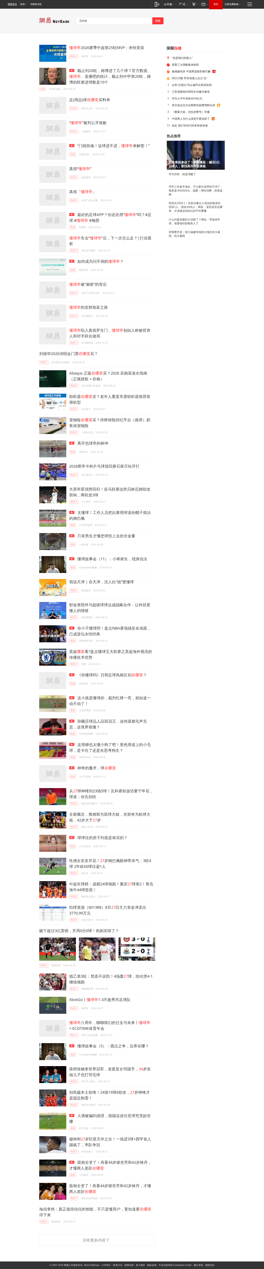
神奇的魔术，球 (96, 768)
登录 (216, 4)
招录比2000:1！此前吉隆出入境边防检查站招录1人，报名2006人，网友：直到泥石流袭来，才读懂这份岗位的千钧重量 (195, 207)
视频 (42, 89)
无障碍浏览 (36, 4)
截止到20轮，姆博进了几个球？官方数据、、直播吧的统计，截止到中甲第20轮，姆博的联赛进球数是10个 (110, 76)
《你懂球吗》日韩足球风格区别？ (111, 674)
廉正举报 (198, 1265)
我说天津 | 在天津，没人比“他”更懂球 (101, 581)
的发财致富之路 (88, 307)
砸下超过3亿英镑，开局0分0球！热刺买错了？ (79, 930)
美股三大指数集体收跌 (185, 64)
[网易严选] (183, 4)
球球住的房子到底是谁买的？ (102, 837)
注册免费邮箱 (231, 4)
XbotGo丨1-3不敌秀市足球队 (100, 999)
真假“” (80, 168)
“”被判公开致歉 (88, 122)
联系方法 (117, 1265)
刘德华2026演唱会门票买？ (68, 353)
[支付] (194, 4)
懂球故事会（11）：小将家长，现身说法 (111, 558)
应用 (22, 4)
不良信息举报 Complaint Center (175, 1265)
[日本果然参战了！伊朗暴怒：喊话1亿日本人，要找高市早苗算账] (196, 155)
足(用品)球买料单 (89, 99)
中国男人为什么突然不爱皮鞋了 (191, 118)
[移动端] (157, 4)
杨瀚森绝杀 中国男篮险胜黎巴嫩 (191, 71)
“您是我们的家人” (182, 58)
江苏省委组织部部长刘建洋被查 (191, 91)
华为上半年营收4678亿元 (187, 98)
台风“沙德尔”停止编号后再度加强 (192, 85)
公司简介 (106, 1265)
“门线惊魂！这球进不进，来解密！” (113, 145)
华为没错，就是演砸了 (182, 174)
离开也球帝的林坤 (92, 443)
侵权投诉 (210, 1265)
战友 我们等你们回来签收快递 (190, 125)
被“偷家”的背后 (88, 284)
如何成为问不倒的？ (100, 261)
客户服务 (140, 1265)
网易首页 (12, 4)
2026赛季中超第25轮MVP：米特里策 (106, 47)
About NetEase (92, 1265)
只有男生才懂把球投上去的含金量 (105, 535)
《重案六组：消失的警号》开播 (191, 112)
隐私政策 (152, 1265)
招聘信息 (129, 1265)
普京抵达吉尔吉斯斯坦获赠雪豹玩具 (193, 105)
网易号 (73, 56)
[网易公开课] (169, 4)
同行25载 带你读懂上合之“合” (189, 78)
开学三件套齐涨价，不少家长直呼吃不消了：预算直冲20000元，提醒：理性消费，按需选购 (196, 190)
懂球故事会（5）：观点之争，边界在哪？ (112, 1046)
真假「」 (82, 191)
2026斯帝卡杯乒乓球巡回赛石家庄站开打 (104, 466)
